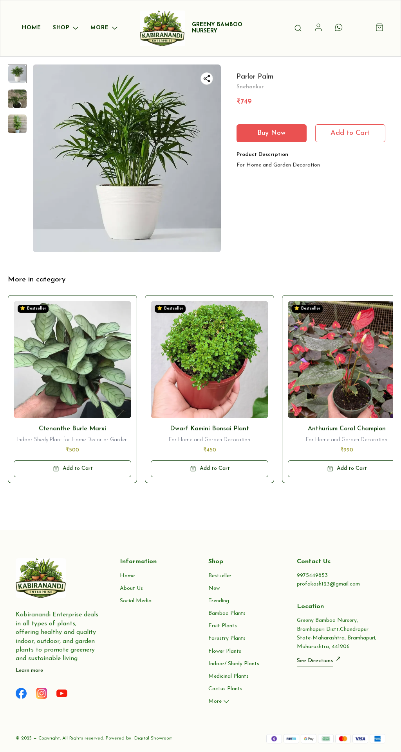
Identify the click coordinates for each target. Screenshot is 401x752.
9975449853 (312, 575)
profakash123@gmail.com (328, 584)
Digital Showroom (153, 738)
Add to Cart (350, 133)
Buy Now (271, 133)
